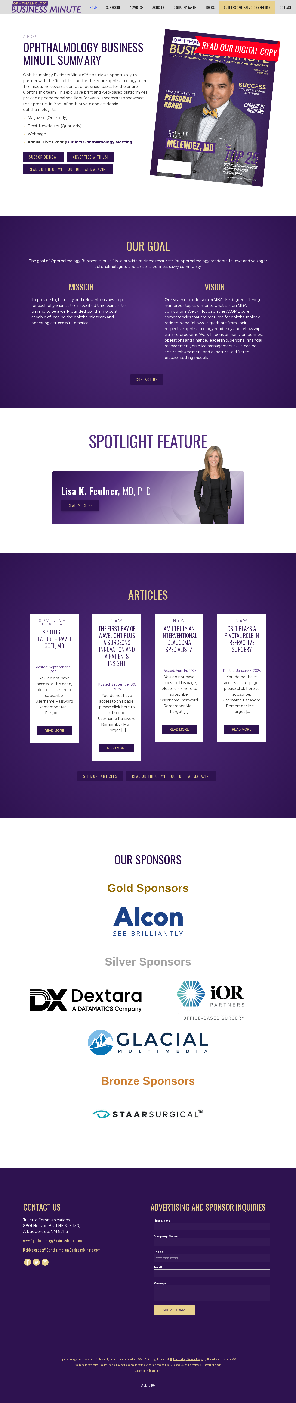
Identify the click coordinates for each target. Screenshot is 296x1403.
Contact (285, 7)
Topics (210, 7)
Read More (54, 730)
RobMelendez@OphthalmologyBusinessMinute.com (62, 1250)
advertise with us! (90, 157)
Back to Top (148, 1385)
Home (93, 7)
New (117, 620)
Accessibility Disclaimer (148, 1370)
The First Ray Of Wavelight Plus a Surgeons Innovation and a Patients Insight (116, 645)
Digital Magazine (184, 7)
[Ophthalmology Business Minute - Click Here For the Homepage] (46, 7)
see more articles (100, 776)
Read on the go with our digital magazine (68, 169)
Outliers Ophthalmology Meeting (247, 7)
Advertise (136, 7)
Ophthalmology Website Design (187, 1359)
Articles (158, 7)
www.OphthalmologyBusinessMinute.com (54, 1240)
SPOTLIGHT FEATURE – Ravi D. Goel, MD (54, 639)
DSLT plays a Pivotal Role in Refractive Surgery (241, 638)
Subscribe (113, 7)
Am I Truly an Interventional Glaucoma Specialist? (179, 638)
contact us (147, 379)
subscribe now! (43, 157)
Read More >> (80, 505)
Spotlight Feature (54, 622)
